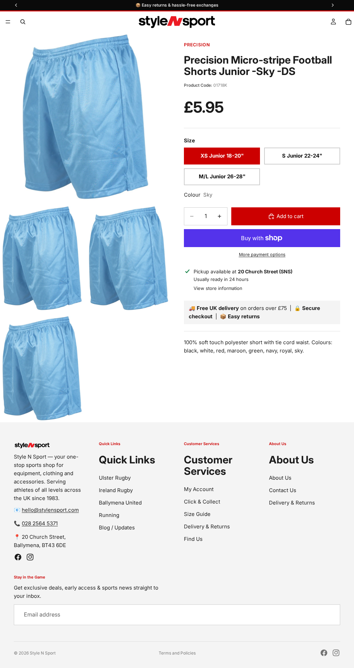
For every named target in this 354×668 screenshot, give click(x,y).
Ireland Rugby (116, 490)
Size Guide (197, 513)
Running (109, 514)
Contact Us (282, 490)
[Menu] (8, 22)
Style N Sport (43, 653)
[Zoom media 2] (42, 258)
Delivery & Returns (207, 526)
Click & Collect (202, 501)
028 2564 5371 (40, 523)
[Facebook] (18, 557)
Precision (197, 44)
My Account (199, 489)
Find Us (193, 538)
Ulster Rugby (115, 477)
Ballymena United (120, 502)
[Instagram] (30, 557)
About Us (280, 477)
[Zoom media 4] (42, 368)
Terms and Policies (177, 653)
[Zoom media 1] (85, 117)
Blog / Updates (117, 527)
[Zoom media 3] (128, 258)
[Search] (22, 21)
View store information (218, 288)
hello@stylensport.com (50, 509)
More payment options (262, 254)
